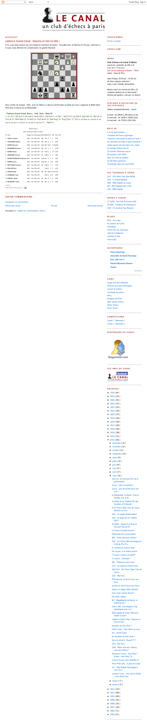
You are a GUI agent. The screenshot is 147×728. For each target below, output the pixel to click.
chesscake (111, 240)
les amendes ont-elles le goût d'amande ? (124, 142)
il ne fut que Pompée (115, 132)
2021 (112, 411)
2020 (112, 414)
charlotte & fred (113, 236)
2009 (112, 700)
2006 (112, 711)
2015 (112, 433)
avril (114, 472)
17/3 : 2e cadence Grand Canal (125, 566)
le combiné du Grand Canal (123, 548)
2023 (112, 404)
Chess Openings (117, 252)
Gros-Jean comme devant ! (123, 593)
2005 (112, 714)
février (115, 681)
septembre (117, 454)
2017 (112, 425)
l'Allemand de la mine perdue (124, 534)
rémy (109, 296)
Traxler (113, 267)
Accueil (54, 206)
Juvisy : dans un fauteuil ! (122, 485)
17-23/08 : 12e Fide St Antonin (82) (121, 202)
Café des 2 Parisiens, (116, 68)
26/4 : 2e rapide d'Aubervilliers (124, 514)
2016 (112, 429)
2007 (112, 707)
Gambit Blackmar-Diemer (121, 263)
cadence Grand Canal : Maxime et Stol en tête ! (32, 41)
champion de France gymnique (120, 135)
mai (114, 468)
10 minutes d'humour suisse (118, 151)
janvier (115, 685)
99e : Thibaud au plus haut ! (123, 562)
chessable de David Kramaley (123, 256)
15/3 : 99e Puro (118, 576)
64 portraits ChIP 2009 (116, 155)
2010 (112, 696)
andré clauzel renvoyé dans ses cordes (123, 145)
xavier (134, 109)
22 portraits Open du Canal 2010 (120, 164)
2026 (112, 393)
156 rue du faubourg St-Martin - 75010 (123, 71)
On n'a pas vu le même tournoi (124, 551)
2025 (112, 396)
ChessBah (111, 227)
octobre (115, 450)
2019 (112, 418)
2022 (112, 407)
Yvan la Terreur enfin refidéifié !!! (125, 660)
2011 (112, 693)
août (114, 458)
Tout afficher (138, 271)
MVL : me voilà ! (114, 220)
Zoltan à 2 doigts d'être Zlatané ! (125, 589)
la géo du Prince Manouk (117, 283)
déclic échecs (113, 305)
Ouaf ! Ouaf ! (112, 308)
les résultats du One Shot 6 (123, 637)
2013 (112, 440)
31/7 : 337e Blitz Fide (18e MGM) (121, 177)
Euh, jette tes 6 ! (117, 260)
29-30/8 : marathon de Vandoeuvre (121, 205)
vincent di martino (114, 289)
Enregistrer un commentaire (16, 202)
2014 (112, 436)
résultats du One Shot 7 (122, 626)
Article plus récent (12, 206)
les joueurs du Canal (115, 224)
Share (7, 185)
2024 (112, 400)
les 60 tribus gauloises (116, 161)
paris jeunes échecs (115, 302)
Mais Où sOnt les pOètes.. (118, 158)
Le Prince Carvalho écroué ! (123, 531)
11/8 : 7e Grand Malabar (117, 180)
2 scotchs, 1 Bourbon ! (121, 559)
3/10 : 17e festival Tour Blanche (120, 208)
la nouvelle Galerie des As (118, 148)
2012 (112, 689)
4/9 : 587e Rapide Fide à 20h (119, 186)
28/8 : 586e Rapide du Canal (119, 183)
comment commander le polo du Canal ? (124, 139)
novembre (116, 447)
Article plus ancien (95, 206)
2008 (112, 704)
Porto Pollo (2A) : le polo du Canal (126, 664)
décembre (116, 443)
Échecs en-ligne (114, 41)
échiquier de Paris (114, 299)
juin (114, 465)
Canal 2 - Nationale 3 (116, 324)
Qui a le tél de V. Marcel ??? (124, 640)
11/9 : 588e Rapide (115, 189)
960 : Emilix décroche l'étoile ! (124, 538)
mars (114, 476)
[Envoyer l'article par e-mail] (25, 187)
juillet (114, 461)
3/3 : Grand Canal (119, 633)
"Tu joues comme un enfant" (124, 555)
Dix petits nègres (119, 597)
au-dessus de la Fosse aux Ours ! (126, 586)
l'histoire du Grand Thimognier (119, 286)
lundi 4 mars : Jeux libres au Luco (126, 629)
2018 (112, 422)
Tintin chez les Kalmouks (117, 230)
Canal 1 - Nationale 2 (116, 321)
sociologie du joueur (115, 292)
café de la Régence (115, 233)
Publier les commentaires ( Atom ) (31, 211)
